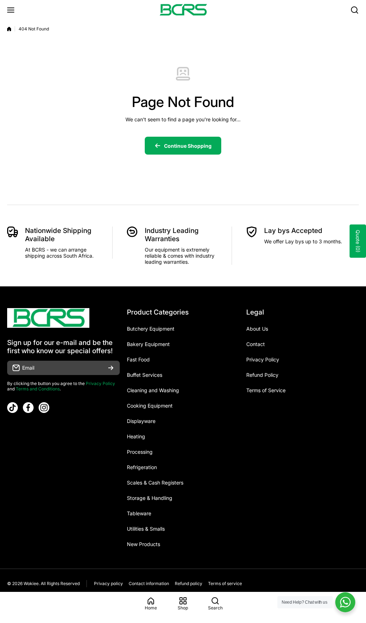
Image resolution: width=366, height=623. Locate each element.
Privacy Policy (100, 383)
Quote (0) (358, 241)
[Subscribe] (111, 368)
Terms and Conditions (38, 388)
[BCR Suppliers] (183, 10)
